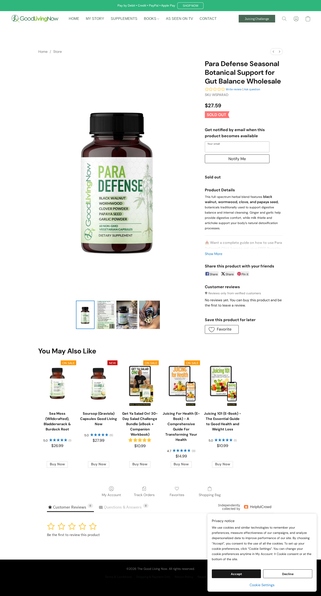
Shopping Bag (210, 495)
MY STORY (95, 19)
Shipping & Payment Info (153, 577)
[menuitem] (273, 51)
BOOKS (150, 19)
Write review (234, 89)
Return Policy (184, 577)
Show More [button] (213, 254)
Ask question (252, 89)
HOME (74, 19)
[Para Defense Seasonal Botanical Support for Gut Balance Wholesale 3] (149, 315)
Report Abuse (206, 577)
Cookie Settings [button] (262, 585)
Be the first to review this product (73, 535)
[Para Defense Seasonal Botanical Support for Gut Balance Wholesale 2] (126, 315)
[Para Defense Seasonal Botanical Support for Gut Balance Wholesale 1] (105, 315)
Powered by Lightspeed (161, 584)
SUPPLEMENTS (124, 19)
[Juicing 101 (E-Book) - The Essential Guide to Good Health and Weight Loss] (222, 383)
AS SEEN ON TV (179, 19)
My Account (111, 495)
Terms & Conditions (118, 577)
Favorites (177, 495)
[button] (190, 5)
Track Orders (144, 495)
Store (57, 51)
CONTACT (208, 19)
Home (43, 51)
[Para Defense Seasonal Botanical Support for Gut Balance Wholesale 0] (85, 315)
